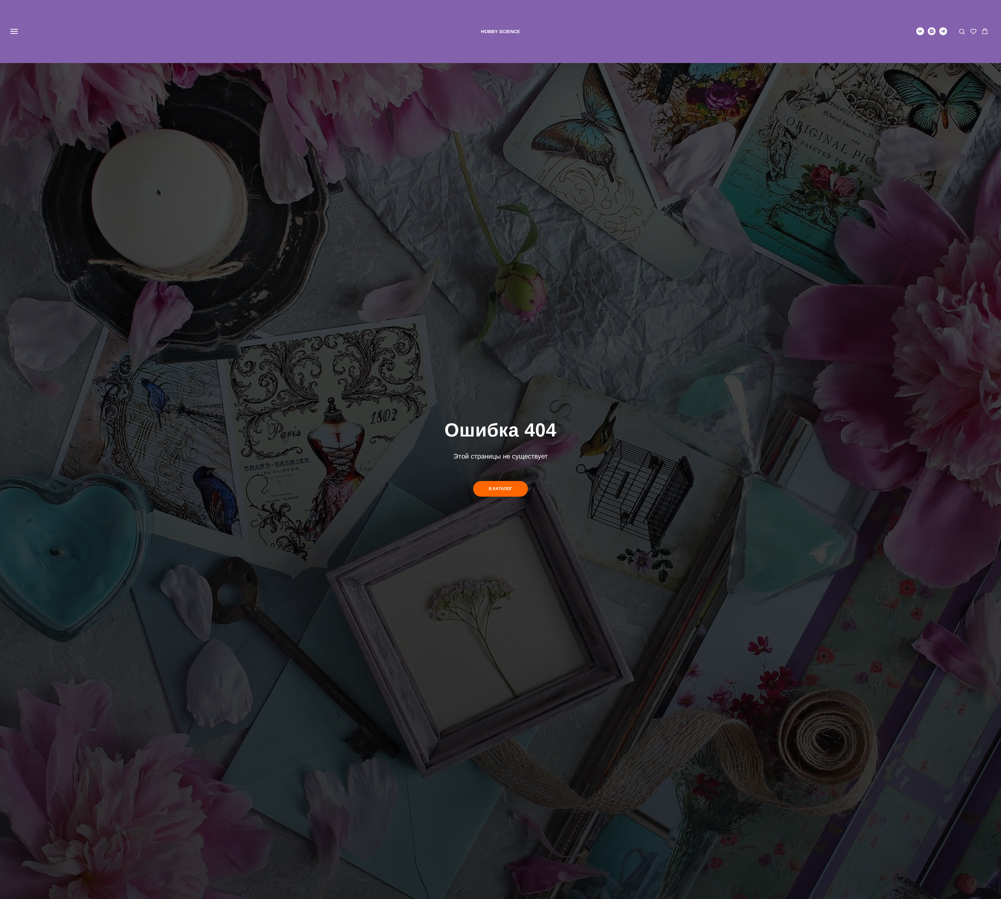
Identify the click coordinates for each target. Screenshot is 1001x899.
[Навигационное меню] (14, 31)
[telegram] (943, 34)
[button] (962, 31)
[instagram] (932, 34)
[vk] (920, 34)
